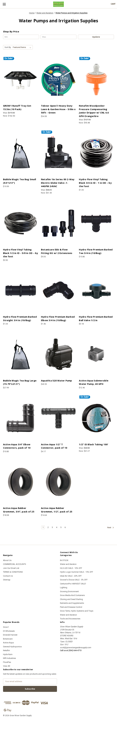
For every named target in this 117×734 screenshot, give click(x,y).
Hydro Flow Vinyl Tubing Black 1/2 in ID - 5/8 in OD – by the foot (20, 253)
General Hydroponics (12, 646)
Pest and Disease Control (71, 607)
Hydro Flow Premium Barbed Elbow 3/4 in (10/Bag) (58, 318)
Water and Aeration (68, 615)
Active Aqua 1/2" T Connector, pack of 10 (54, 446)
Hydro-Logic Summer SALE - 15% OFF (76, 572)
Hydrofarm (7, 654)
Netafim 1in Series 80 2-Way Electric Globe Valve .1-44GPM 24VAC (57, 183)
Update (96, 36)
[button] (58, 722)
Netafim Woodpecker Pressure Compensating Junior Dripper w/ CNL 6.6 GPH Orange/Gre (94, 111)
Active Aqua (8, 642)
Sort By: (8, 47)
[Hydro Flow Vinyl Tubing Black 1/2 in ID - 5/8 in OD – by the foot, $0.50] (21, 223)
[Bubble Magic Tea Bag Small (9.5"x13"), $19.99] (21, 153)
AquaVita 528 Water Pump (56, 380)
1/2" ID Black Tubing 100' (93, 444)
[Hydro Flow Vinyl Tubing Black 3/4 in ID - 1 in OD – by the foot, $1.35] (96, 153)
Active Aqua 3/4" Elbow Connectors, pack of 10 (17, 446)
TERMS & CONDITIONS (13, 572)
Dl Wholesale (9, 631)
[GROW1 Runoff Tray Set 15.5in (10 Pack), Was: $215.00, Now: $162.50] (21, 79)
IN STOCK (64, 560)
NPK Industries (9, 658)
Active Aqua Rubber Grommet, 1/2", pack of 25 (56, 509)
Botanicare (7, 639)
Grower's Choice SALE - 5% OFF (74, 580)
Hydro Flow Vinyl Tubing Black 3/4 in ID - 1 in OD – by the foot (95, 183)
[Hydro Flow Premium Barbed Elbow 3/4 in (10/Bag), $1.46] (58, 290)
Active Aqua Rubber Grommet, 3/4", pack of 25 (18, 509)
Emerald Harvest (10, 635)
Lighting (63, 587)
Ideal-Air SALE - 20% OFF (71, 576)
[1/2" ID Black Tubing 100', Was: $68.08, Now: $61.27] (96, 418)
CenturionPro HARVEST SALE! (73, 584)
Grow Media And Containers (72, 595)
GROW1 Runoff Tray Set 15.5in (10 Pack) (17, 107)
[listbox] (22, 47)
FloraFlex (7, 662)
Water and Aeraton (68, 564)
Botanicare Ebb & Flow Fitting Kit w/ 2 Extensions (56, 251)
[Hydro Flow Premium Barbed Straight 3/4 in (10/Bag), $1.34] (21, 290)
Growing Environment (69, 591)
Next (109, 527)
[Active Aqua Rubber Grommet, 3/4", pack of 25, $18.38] (21, 481)
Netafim (6, 650)
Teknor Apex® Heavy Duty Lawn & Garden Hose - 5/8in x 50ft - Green (58, 109)
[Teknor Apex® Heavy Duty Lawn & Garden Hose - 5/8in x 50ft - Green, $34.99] (58, 79)
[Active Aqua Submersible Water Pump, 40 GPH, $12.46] (96, 354)
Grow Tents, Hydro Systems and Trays (76, 611)
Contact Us (8, 576)
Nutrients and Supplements (72, 603)
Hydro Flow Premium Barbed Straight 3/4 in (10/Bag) (20, 318)
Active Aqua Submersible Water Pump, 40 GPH (93, 382)
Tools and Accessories (70, 618)
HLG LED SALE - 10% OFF (71, 568)
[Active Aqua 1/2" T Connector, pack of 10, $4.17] (58, 418)
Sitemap (6, 580)
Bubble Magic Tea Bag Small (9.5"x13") (19, 181)
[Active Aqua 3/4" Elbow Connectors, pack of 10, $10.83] (21, 418)
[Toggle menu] (4, 4)
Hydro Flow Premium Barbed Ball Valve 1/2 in (96, 318)
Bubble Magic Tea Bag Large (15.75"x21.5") (20, 382)
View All (6, 666)
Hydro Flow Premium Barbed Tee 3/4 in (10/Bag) (96, 251)
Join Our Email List (11, 568)
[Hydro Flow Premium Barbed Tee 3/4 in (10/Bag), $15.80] (96, 223)
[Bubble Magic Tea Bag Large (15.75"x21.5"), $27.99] (21, 354)
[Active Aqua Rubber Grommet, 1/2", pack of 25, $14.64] (58, 481)
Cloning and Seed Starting (71, 599)
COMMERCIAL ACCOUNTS (14, 564)
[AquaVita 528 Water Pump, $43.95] (58, 354)
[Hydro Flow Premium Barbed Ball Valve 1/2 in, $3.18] (96, 290)
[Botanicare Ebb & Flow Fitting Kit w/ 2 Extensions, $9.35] (58, 223)
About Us (7, 560)
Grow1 (6, 627)
